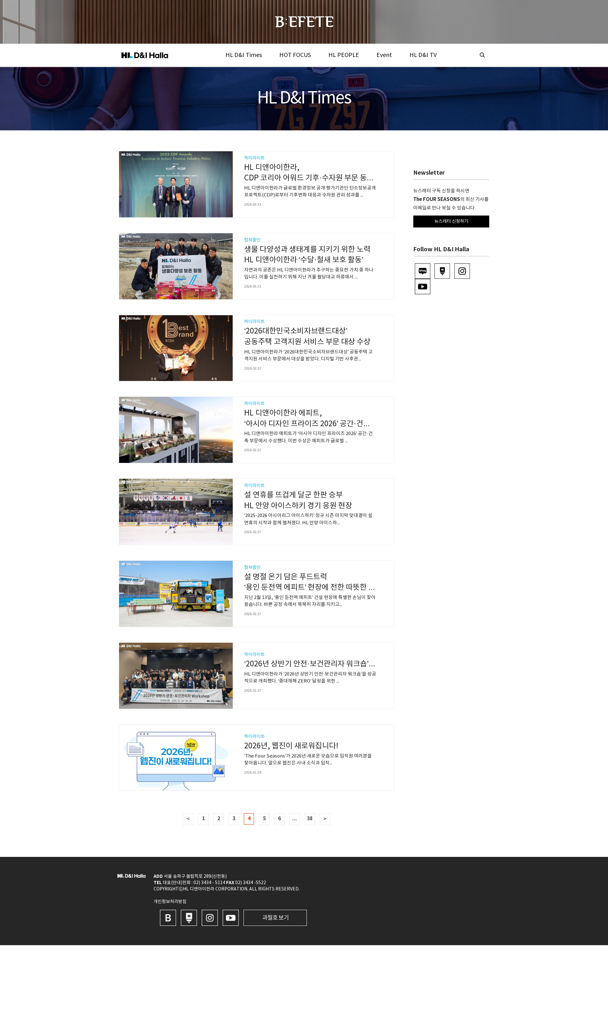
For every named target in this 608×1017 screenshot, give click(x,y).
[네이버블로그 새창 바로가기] (168, 917)
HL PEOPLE (343, 55)
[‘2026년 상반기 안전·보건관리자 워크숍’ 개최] (176, 676)
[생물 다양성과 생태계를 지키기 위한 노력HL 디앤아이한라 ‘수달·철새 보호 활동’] (176, 266)
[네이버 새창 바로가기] (189, 917)
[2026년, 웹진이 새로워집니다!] (176, 758)
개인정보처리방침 (170, 901)
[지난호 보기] (275, 917)
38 (310, 818)
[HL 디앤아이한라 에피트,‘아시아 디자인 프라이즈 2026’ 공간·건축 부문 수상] (176, 430)
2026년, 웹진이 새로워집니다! (291, 746)
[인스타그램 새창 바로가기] (210, 917)
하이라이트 (254, 158)
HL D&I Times (243, 55)
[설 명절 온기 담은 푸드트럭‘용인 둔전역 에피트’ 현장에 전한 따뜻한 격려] (176, 594)
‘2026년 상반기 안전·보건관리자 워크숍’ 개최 (314, 664)
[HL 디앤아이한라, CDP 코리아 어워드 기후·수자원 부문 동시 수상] (176, 184)
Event (384, 55)
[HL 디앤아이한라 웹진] (304, 21)
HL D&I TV (423, 55)
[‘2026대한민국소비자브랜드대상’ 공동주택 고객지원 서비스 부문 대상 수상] (176, 348)
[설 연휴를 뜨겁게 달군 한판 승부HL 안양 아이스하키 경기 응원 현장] (176, 512)
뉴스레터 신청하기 (451, 221)
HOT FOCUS (295, 55)
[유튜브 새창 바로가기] (231, 917)
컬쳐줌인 (252, 240)
